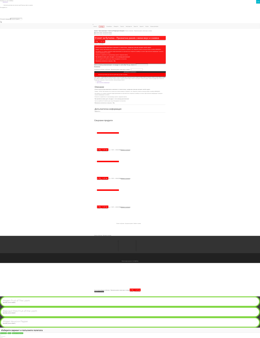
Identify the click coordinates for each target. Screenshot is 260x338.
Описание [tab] (99, 81)
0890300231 (5, 2)
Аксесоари (128, 26)
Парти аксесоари (103, 30)
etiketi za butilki (139, 77)
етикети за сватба (109, 80)
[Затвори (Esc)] (4, 336)
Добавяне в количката (130, 72)
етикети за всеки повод (125, 78)
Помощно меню (123, 243)
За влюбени (109, 26)
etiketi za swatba (100, 78)
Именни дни (104, 244)
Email (140, 246)
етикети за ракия (144, 78)
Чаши (141, 26)
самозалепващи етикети (119, 80)
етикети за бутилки (108, 78)
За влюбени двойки (106, 242)
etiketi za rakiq (155, 77)
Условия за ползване (124, 244)
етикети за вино (116, 78)
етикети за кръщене (135, 78)
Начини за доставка (124, 240)
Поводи (115, 26)
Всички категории (154, 26)
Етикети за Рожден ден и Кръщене (116, 30)
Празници (104, 246)
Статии (146, 26)
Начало (95, 26)
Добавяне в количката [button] (125, 149)
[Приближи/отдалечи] (0, 336)
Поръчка (9, 333)
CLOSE (258, 1)
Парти (135, 26)
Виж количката (3, 333)
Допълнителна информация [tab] (103, 82)
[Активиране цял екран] (1, 336)
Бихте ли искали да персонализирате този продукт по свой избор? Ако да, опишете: (114, 64)
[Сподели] (3, 336)
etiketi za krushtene (147, 77)
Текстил (122, 26)
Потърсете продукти (5, 19)
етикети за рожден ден (154, 78)
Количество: (97, 66)
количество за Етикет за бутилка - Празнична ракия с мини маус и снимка (112, 69)
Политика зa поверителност (126, 242)
